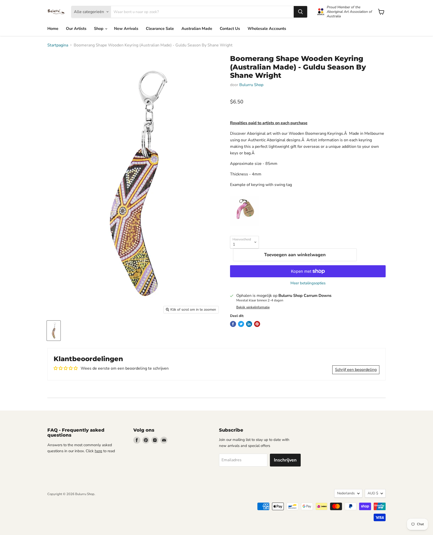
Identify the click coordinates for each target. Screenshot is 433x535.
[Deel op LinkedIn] (249, 324)
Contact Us (230, 28)
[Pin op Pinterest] (257, 324)
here (98, 450)
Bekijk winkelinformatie (253, 307)
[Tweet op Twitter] (241, 324)
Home (52, 28)
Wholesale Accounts (267, 28)
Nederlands (346, 493)
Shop (99, 28)
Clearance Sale (160, 28)
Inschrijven (285, 460)
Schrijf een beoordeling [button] (356, 369)
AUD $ (373, 493)
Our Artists (76, 28)
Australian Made (196, 28)
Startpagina (57, 45)
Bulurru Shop (251, 85)
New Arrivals (126, 28)
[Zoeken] (300, 12)
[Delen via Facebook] (233, 324)
